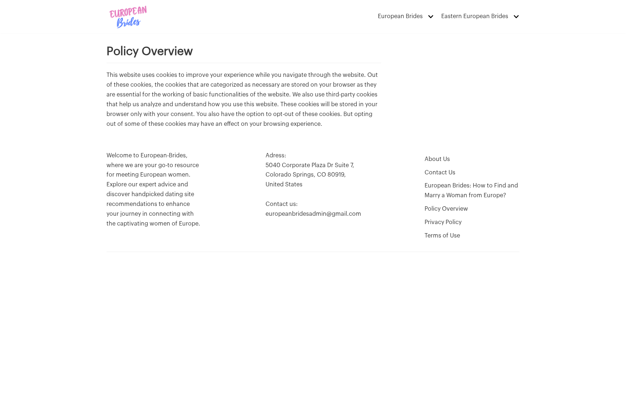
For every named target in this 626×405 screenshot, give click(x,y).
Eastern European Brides (474, 16)
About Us (437, 159)
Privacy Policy (443, 222)
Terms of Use (442, 236)
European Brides (400, 16)
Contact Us (440, 172)
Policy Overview (446, 209)
